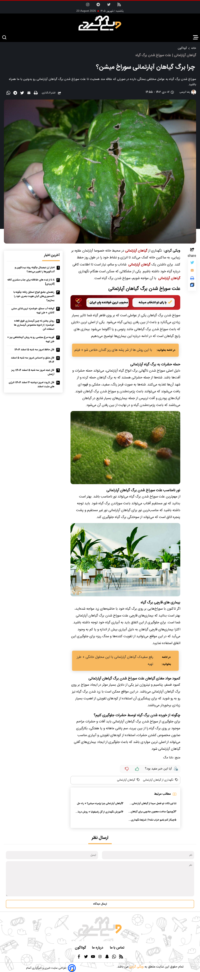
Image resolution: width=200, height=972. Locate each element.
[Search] (4, 38)
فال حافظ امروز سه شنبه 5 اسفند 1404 (34, 350)
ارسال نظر (100, 837)
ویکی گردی (136, 966)
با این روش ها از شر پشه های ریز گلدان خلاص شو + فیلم (113, 350)
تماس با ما (117, 948)
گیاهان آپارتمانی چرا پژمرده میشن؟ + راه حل (99, 804)
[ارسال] (29, 93)
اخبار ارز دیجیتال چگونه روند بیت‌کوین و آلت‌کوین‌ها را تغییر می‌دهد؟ (35, 270)
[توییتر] (192, 263)
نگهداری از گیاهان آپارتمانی (157, 780)
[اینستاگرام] (87, 5)
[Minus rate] (126, 769)
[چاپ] (36, 93)
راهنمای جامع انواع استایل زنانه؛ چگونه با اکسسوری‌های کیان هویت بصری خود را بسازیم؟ (33, 296)
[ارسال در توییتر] (22, 93)
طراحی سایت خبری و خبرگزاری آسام (46, 968)
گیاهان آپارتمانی (126, 780)
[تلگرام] (98, 5)
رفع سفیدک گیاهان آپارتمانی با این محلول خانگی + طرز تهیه (115, 660)
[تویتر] (109, 5)
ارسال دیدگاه (100, 904)
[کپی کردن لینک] (192, 286)
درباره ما (98, 948)
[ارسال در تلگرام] (15, 93)
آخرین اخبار (52, 255)
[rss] (119, 5)
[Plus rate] (137, 769)
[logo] (100, 23)
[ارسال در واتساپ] (8, 93)
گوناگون (182, 48)
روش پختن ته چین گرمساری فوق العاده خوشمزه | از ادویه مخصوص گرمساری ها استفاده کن (34, 325)
